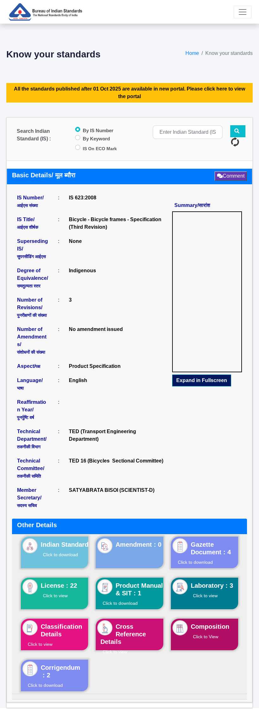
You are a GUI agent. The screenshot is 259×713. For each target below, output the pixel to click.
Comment (233, 176)
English (78, 380)
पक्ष (37, 366)
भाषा (20, 388)
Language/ (30, 384)
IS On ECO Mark (100, 148)
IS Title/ (27, 223)
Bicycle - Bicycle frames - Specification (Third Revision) (115, 223)
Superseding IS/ (32, 249)
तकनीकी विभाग (28, 446)
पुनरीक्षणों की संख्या (32, 315)
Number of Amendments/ (31, 341)
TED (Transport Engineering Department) (102, 435)
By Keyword (96, 138)
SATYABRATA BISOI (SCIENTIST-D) (111, 490)
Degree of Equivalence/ (32, 278)
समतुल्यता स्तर (28, 285)
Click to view (55, 595)
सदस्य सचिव (27, 505)
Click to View (205, 636)
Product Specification (95, 366)
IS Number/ (30, 201)
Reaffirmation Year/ (31, 409)
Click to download (60, 554)
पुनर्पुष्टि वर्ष (25, 417)
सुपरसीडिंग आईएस (31, 256)
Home (192, 53)
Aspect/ (28, 366)
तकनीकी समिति (29, 476)
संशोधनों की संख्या (31, 352)
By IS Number (98, 130)
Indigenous (82, 270)
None (75, 241)
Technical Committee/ (30, 468)
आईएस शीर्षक (27, 227)
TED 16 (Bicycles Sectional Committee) (116, 460)
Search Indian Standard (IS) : (34, 134)
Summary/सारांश (192, 205)
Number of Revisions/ (32, 307)
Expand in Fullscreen (201, 380)
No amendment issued (96, 329)
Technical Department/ (31, 439)
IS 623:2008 (82, 197)
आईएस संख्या (27, 205)
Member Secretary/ (29, 497)
